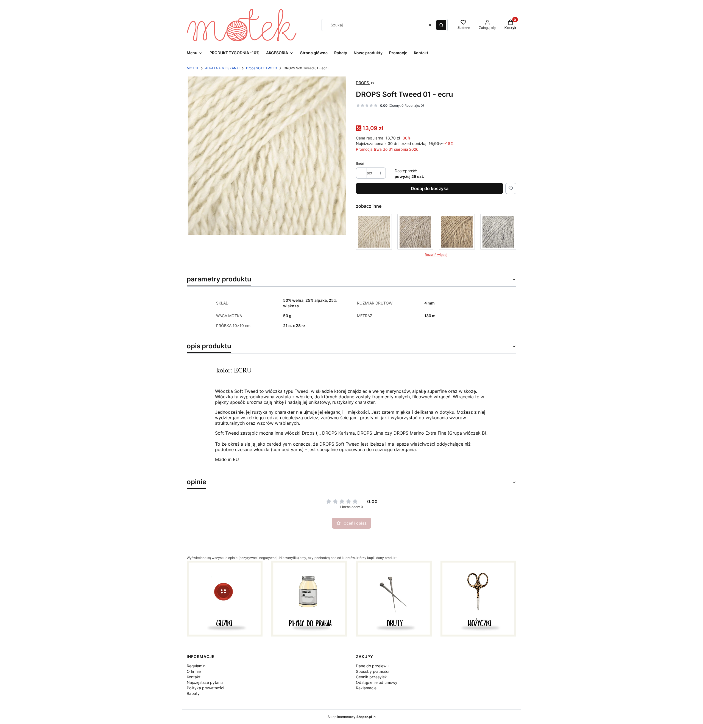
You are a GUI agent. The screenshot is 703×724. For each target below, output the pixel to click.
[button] (441, 25)
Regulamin (196, 665)
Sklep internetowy (350, 717)
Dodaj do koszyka (429, 188)
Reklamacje (366, 687)
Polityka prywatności (205, 687)
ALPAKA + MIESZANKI (222, 68)
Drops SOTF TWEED (261, 68)
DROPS (363, 82)
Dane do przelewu (372, 665)
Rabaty (193, 693)
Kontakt (193, 676)
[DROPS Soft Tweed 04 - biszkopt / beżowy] (457, 232)
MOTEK (193, 68)
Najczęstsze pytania (205, 682)
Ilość (360, 163)
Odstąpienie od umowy (376, 682)
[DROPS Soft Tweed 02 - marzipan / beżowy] (374, 232)
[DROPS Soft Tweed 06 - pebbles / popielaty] (498, 232)
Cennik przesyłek (371, 676)
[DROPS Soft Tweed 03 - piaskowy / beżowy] (415, 232)
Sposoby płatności (372, 671)
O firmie (194, 671)
